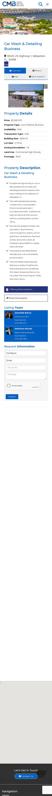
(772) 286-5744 (21, 323)
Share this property (17, 298)
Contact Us (27, 776)
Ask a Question (38, 76)
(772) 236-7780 (21, 339)
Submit (12, 396)
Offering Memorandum (21, 289)
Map (16, 76)
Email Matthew (20, 336)
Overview (16, 71)
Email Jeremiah (20, 320)
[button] (45, 86)
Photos (38, 71)
